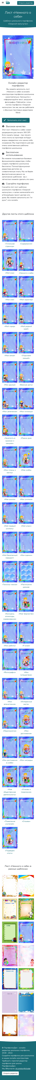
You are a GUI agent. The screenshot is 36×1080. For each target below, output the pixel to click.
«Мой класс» (26, 526)
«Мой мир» (9, 273)
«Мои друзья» (10, 385)
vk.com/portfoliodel (22, 1068)
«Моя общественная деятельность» (10, 792)
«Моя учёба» (26, 470)
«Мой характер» (26, 299)
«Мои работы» (10, 645)
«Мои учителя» (26, 499)
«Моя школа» (9, 499)
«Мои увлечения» (9, 411)
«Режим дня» (26, 438)
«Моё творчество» (26, 614)
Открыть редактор (25, 3)
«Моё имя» (9, 299)
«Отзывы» (26, 821)
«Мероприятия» (9, 731)
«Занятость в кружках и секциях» (9, 441)
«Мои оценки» (26, 555)
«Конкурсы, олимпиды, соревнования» (9, 616)
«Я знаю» (26, 645)
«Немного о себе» (26, 273)
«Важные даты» (26, 385)
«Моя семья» (9, 355)
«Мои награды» (26, 760)
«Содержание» (26, 244)
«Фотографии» (10, 672)
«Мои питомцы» (26, 411)
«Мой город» (9, 326)
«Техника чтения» (9, 584)
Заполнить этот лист (15, 120)
